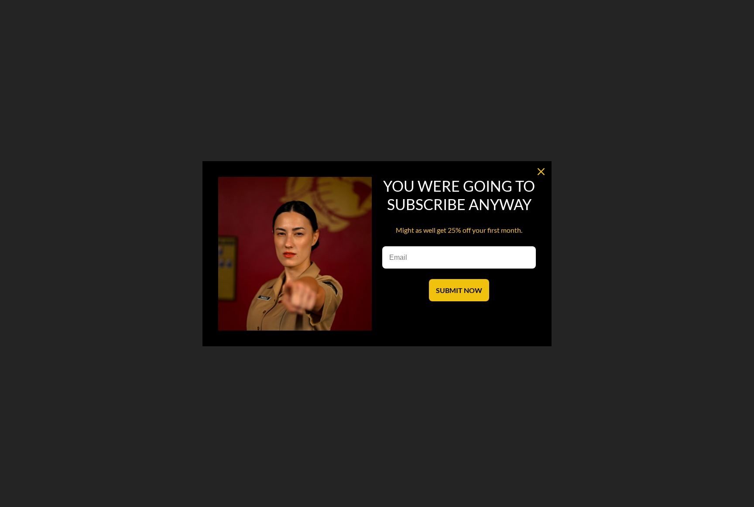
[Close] (541, 171)
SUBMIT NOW (459, 290)
